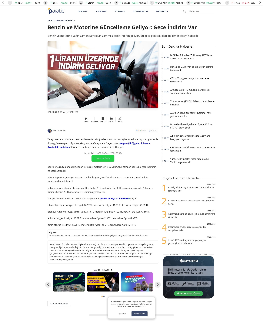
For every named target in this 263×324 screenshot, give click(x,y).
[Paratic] (56, 11)
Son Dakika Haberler (178, 46)
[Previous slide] (3, 3)
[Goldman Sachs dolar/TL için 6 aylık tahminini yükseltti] (69, 282)
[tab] (102, 296)
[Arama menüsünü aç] (184, 11)
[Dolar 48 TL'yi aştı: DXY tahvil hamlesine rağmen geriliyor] (137, 282)
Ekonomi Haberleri (64, 20)
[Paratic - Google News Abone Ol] (146, 132)
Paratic (51, 20)
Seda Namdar (59, 130)
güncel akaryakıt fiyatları (114, 198)
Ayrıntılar (122, 313)
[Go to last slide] (48, 284)
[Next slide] (260, 3)
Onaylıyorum (139, 313)
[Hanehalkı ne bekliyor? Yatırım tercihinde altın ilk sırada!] (103, 282)
